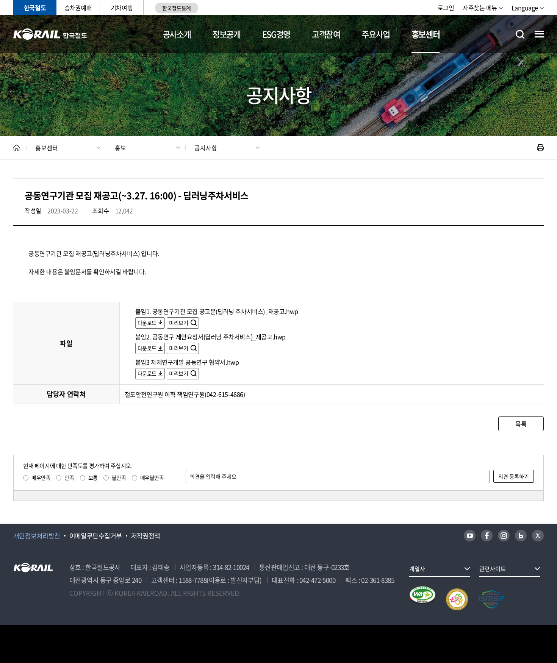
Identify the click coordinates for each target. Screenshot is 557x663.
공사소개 (177, 34)
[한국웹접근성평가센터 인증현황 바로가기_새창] (422, 599)
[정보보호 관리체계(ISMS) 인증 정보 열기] (491, 599)
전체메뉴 (539, 34)
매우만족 (40, 477)
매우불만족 (152, 477)
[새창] (470, 535)
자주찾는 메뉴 (480, 7)
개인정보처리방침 (36, 535)
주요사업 (375, 34)
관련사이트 (492, 569)
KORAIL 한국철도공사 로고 (50, 34)
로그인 (446, 7)
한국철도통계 (176, 8)
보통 (93, 477)
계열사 (417, 569)
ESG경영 (276, 34)
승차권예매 (78, 7)
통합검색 (520, 34)
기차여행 (122, 7)
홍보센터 (425, 34)
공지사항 (205, 147)
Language (525, 7)
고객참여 (326, 34)
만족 (69, 477)
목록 (520, 423)
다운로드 (147, 322)
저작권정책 (145, 535)
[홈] (16, 148)
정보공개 (226, 34)
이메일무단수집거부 (95, 535)
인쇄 (540, 147)
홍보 (120, 147)
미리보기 (179, 322)
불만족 (119, 477)
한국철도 (35, 7)
